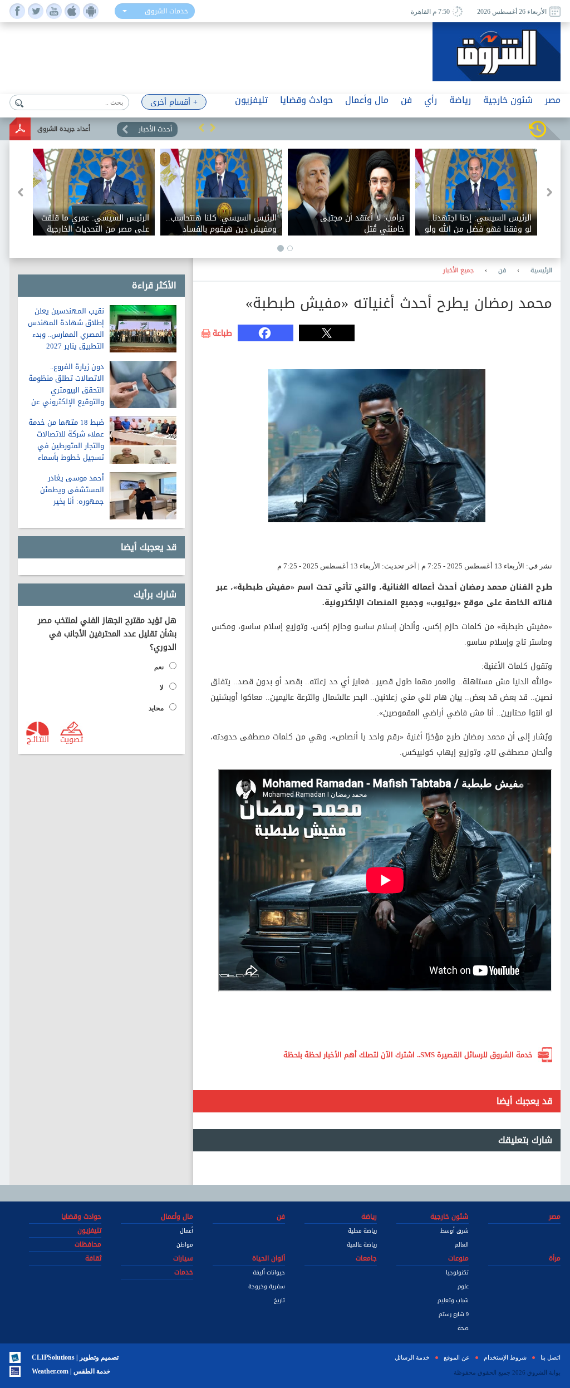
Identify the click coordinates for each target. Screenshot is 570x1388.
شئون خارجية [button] (508, 100)
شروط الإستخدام (505, 1357)
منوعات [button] (458, 1258)
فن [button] (406, 100)
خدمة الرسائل (412, 1357)
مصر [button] (553, 100)
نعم (159, 667)
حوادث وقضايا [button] (306, 100)
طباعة (222, 333)
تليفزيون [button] (251, 100)
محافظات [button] (88, 1244)
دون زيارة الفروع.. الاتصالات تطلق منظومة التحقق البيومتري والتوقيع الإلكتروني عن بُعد (66, 390)
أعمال (186, 1230)
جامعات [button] (366, 1258)
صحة (463, 1328)
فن (502, 270)
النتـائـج (38, 739)
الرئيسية (541, 270)
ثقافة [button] (93, 1258)
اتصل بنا (550, 1357)
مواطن (184, 1244)
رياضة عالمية (362, 1244)
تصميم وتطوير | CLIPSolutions (75, 1357)
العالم (462, 1244)
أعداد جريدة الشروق (63, 129)
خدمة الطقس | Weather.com (71, 1371)
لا (162, 687)
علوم (463, 1286)
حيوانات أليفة (269, 1272)
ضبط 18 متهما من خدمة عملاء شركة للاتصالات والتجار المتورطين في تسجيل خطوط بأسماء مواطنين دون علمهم (66, 445)
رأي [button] (430, 100)
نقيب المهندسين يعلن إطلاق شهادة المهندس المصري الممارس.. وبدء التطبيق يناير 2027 (66, 328)
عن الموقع (457, 1357)
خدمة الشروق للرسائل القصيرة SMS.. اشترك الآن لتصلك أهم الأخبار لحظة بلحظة (408, 1055)
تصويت (71, 739)
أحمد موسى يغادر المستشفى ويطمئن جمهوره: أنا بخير (72, 489)
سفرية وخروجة (266, 1286)
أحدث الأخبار (155, 129)
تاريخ (279, 1300)
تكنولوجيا (457, 1272)
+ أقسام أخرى (174, 102)
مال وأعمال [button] (367, 100)
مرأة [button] (555, 1258)
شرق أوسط (454, 1230)
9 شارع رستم (454, 1314)
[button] (201, 127)
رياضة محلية (362, 1230)
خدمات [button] (183, 1272)
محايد (156, 708)
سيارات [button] (183, 1258)
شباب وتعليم (453, 1300)
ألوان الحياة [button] (268, 1258)
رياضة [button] (460, 100)
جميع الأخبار (458, 270)
